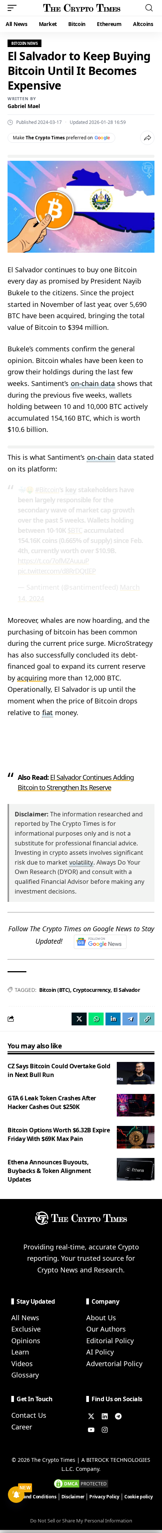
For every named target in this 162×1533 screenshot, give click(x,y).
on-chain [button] (101, 457)
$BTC (74, 530)
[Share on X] (79, 1019)
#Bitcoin (47, 489)
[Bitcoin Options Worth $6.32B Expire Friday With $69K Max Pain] (135, 1137)
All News (25, 1317)
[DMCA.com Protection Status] (81, 1482)
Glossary (25, 1374)
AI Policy (100, 1351)
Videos (22, 1363)
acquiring (32, 677)
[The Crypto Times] (82, 8)
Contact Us (28, 1415)
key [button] (70, 489)
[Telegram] (118, 1416)
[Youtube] (91, 1430)
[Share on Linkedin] (113, 1019)
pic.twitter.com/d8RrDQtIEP (57, 570)
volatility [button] (81, 862)
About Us (101, 1317)
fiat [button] (47, 712)
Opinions (25, 1340)
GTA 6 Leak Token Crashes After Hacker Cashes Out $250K (52, 1102)
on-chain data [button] (93, 383)
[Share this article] (147, 138)
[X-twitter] (91, 1416)
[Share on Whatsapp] (96, 1019)
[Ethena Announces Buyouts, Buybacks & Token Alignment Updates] (135, 1169)
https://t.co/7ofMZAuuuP (53, 560)
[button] (14, 8)
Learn (20, 1351)
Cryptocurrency (91, 989)
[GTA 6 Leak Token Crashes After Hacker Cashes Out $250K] (135, 1105)
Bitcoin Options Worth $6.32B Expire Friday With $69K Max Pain (59, 1134)
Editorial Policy (110, 1340)
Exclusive (26, 1328)
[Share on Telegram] (130, 1019)
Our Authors (106, 1328)
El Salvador (126, 989)
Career (21, 1426)
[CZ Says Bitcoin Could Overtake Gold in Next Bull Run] (135, 1073)
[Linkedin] (105, 1416)
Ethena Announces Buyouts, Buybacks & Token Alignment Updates (49, 1171)
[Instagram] (105, 1430)
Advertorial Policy (114, 1363)
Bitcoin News (24, 43)
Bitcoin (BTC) (54, 989)
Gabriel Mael (24, 106)
